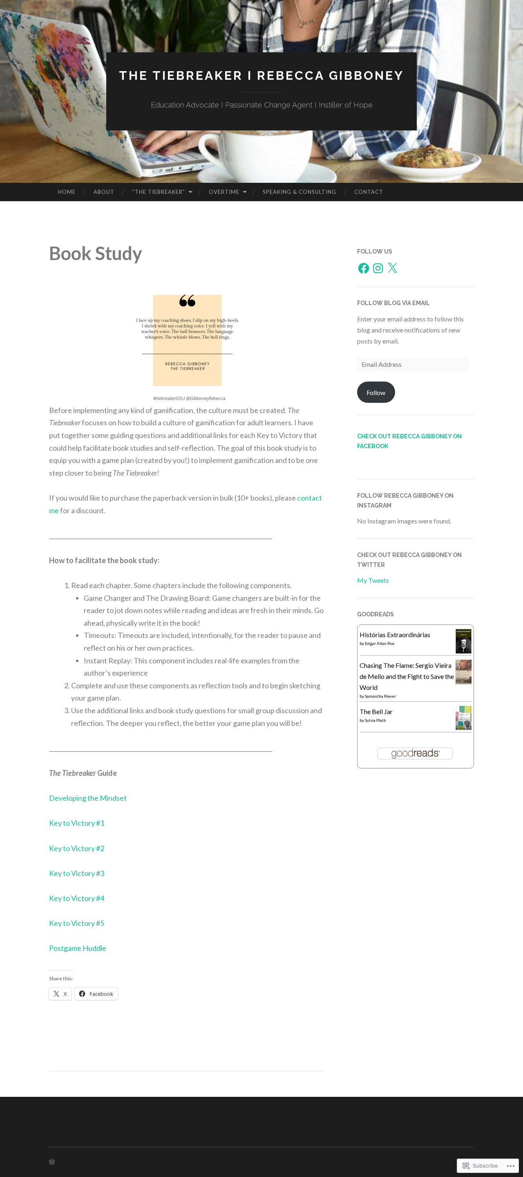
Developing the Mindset (88, 797)
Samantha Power (380, 696)
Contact (368, 192)
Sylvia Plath (375, 720)
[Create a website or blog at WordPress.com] (52, 1162)
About (104, 192)
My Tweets (373, 580)
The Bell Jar (376, 711)
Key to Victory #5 (76, 923)
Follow (376, 392)
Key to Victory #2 (76, 848)
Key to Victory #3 (76, 873)
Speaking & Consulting (299, 192)
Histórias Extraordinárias (395, 634)
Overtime (224, 192)
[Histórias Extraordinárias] (464, 652)
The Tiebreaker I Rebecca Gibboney (261, 75)
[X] (392, 268)
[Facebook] (363, 268)
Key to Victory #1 (76, 822)
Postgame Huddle (77, 947)
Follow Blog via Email (393, 303)
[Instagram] (377, 268)
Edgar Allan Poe (379, 643)
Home (67, 192)
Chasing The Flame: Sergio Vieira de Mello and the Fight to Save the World (407, 676)
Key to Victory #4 (76, 898)
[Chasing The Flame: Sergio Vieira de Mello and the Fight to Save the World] (464, 682)
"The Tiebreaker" (158, 192)
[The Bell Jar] (464, 727)
